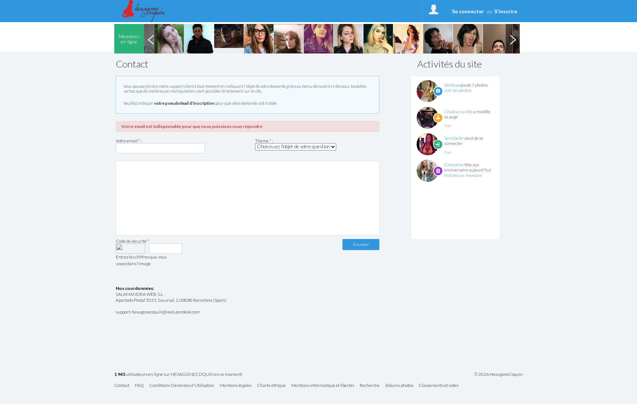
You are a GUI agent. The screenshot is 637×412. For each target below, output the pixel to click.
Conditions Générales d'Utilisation (181, 385)
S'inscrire (505, 11)
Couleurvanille (458, 111)
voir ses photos (457, 90)
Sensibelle (453, 138)
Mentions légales (235, 385)
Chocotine (454, 164)
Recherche (370, 385)
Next (513, 38)
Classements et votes (439, 385)
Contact (121, 385)
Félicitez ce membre (463, 175)
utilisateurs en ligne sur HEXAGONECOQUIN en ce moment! (178, 374)
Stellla (450, 85)
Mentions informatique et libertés (322, 385)
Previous (151, 38)
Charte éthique (271, 385)
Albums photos (399, 385)
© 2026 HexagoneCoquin (498, 374)
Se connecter (468, 11)
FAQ (139, 385)
